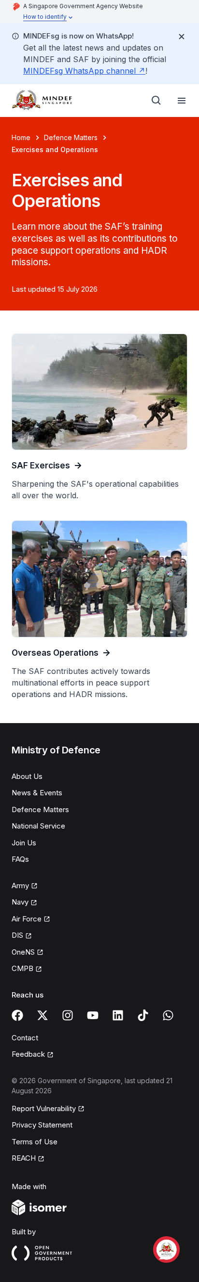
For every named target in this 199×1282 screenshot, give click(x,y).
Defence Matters (71, 137)
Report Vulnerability (44, 1108)
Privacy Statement (42, 1124)
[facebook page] (17, 1015)
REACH (24, 1158)
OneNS (23, 952)
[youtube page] (93, 1015)
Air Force (27, 918)
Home (21, 137)
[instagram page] (67, 1015)
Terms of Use (34, 1141)
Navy (20, 901)
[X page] (42, 1015)
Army (20, 885)
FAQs (20, 859)
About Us (27, 776)
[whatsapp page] (168, 1015)
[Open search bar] (156, 100)
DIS (17, 935)
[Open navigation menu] (181, 100)
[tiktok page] (143, 1015)
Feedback (28, 1054)
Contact (25, 1037)
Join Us (24, 842)
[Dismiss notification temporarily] (181, 36)
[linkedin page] (118, 1015)
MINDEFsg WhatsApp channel (79, 71)
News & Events (37, 792)
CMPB (22, 968)
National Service (38, 825)
